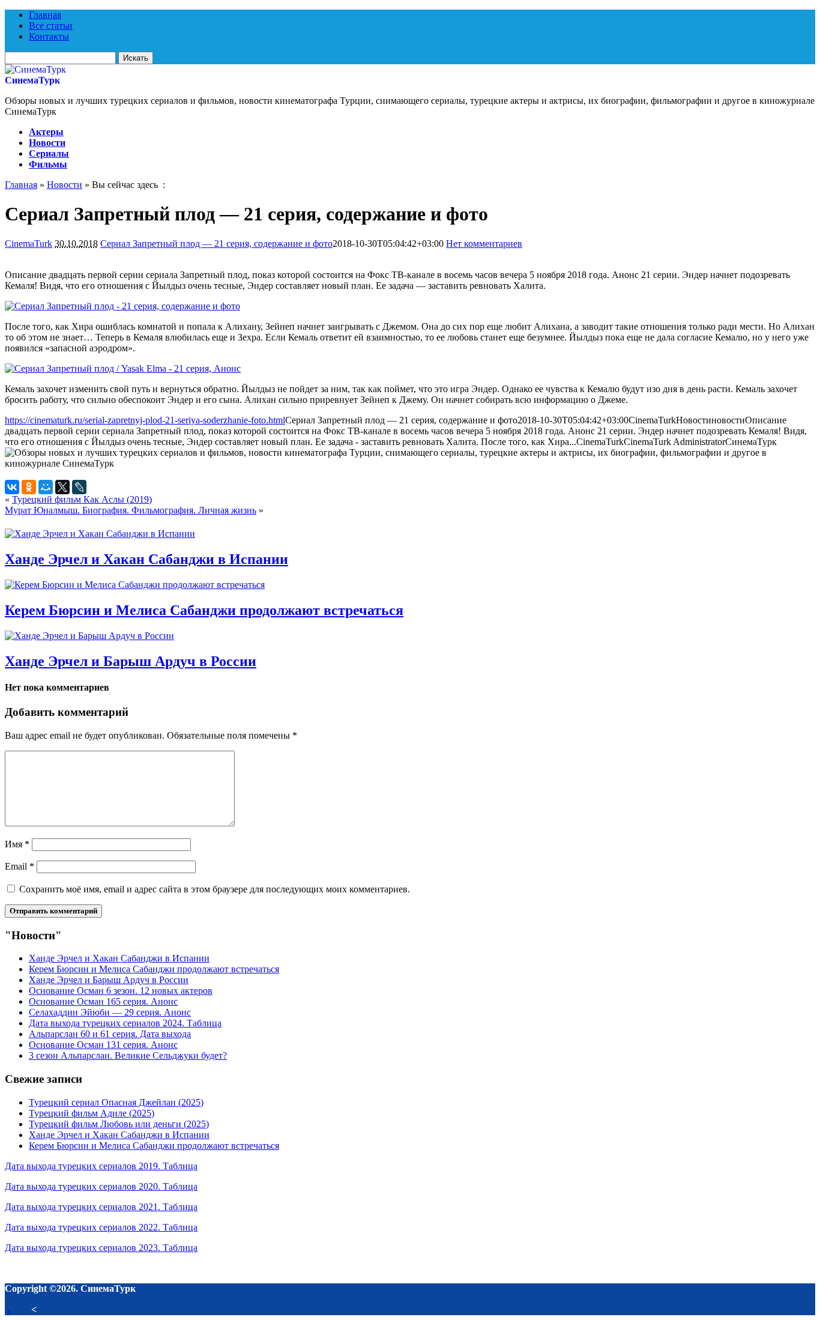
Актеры (46, 132)
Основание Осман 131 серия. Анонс (103, 1045)
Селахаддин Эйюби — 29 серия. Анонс (110, 1012)
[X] (62, 487)
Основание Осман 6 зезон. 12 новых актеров (121, 990)
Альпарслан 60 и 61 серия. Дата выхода (110, 1034)
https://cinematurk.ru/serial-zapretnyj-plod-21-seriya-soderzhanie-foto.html (145, 420)
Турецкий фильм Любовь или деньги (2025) (119, 1124)
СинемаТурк (32, 80)
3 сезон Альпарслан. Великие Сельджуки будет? (128, 1055)
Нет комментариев (484, 243)
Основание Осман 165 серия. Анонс (103, 1001)
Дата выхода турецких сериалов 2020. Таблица (101, 1186)
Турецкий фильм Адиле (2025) (91, 1113)
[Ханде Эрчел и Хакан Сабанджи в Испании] (100, 533)
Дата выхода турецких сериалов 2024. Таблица (125, 1023)
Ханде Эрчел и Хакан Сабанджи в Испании (146, 559)
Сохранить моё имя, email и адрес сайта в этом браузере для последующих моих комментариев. (214, 889)
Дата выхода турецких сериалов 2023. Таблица (101, 1248)
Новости (47, 143)
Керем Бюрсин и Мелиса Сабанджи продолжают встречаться (204, 610)
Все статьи (51, 25)
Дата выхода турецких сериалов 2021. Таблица (101, 1207)
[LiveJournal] (79, 487)
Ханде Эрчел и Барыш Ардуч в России (130, 661)
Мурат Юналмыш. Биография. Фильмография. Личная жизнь (130, 510)
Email (19, 866)
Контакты (49, 36)
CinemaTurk (28, 243)
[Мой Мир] (45, 487)
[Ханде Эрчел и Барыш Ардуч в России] (89, 636)
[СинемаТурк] (35, 69)
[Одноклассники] (29, 487)
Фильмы (48, 164)
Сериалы (49, 153)
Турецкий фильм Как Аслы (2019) (82, 499)
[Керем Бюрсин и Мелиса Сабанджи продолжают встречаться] (135, 585)
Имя (17, 844)
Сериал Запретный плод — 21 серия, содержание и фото (216, 243)
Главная (45, 15)
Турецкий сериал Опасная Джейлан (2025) (116, 1102)
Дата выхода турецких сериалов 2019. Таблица (101, 1166)
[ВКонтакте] (12, 487)
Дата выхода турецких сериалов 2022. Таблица (101, 1227)
